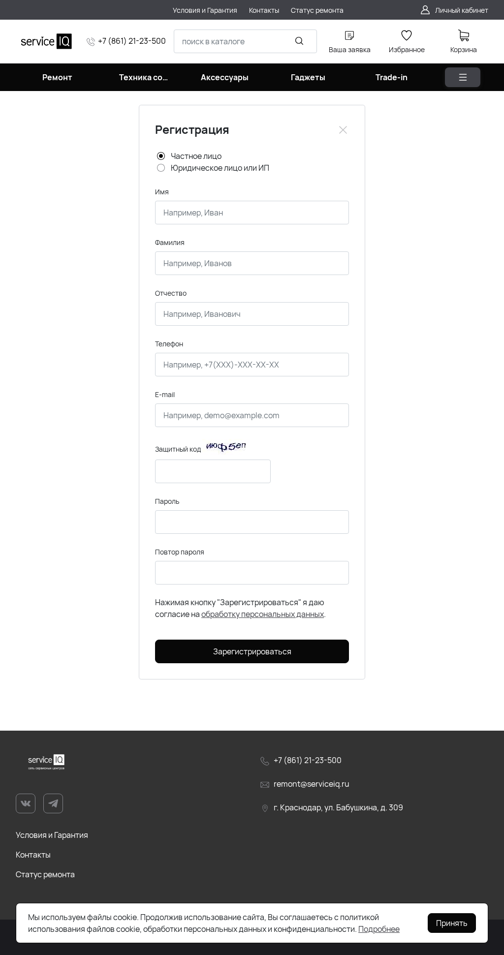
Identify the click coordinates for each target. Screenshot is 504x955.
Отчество (171, 293)
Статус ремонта (45, 874)
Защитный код (178, 449)
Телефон (169, 343)
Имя (162, 191)
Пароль (167, 501)
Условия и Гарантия (52, 835)
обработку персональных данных (262, 614)
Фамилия (170, 242)
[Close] (343, 130)
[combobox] (245, 41)
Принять (452, 923)
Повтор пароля (179, 551)
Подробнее (379, 929)
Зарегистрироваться (252, 651)
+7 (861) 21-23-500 (132, 40)
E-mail (165, 394)
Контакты (33, 854)
